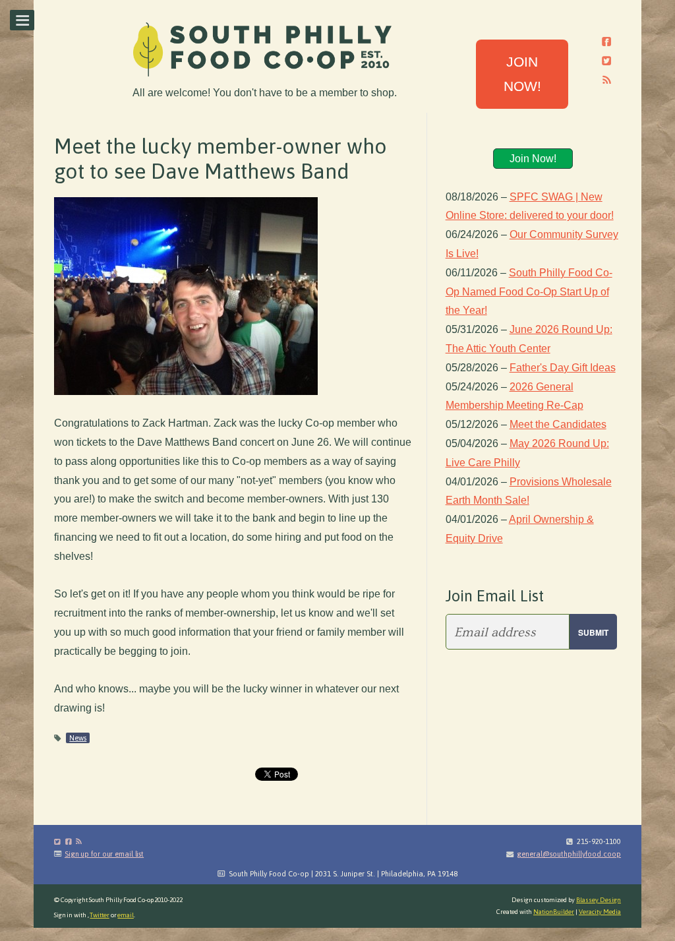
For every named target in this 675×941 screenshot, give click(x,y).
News (77, 738)
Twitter (99, 915)
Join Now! (533, 158)
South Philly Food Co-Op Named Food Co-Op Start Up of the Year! (529, 292)
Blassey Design (598, 899)
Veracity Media (600, 911)
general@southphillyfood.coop (569, 854)
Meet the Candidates (558, 424)
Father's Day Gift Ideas (563, 367)
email (125, 915)
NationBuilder (553, 911)
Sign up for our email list (104, 854)
